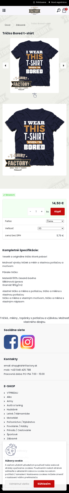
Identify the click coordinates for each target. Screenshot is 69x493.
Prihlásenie (41, 2)
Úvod (7, 24)
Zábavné (20, 24)
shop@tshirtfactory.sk (24, 365)
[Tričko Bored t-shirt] (34, 65)
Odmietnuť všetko (19, 483)
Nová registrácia (59, 2)
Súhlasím (44, 484)
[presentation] (5, 65)
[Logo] (34, 10)
